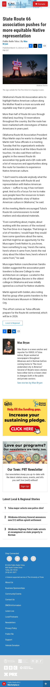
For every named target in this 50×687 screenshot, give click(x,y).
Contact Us (10, 600)
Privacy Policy (11, 628)
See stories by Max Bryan (30, 382)
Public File (9, 634)
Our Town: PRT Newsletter (25, 470)
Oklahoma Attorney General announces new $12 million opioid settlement (27, 518)
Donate (41, 4)
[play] (4, 683)
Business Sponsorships (15, 588)
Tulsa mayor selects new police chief (26, 508)
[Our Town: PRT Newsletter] (25, 452)
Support (8, 640)
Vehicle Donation (12, 645)
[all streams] (46, 683)
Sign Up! (25, 486)
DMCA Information (13, 605)
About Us (9, 582)
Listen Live (9, 611)
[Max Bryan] (9, 347)
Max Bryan (23, 342)
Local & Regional (12, 323)
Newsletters (10, 623)
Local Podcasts (11, 617)
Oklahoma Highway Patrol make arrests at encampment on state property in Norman (27, 532)
